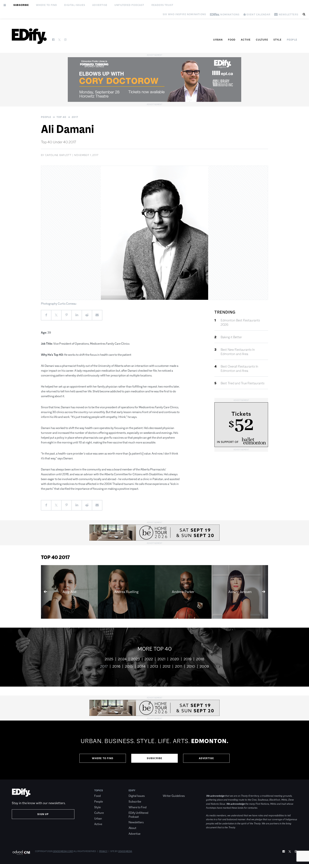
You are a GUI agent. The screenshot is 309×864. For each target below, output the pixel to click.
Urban (218, 39)
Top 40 (61, 117)
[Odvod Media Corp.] (21, 852)
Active (246, 39)
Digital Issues (74, 5)
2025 (109, 659)
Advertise (99, 5)
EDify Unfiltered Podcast (138, 815)
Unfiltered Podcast (129, 5)
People (292, 39)
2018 (200, 659)
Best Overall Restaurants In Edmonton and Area (239, 368)
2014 (142, 666)
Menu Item (169, 790)
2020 (174, 659)
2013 (154, 666)
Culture (262, 39)
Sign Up (43, 814)
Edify (132, 790)
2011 (178, 666)
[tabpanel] (154, 750)
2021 (161, 659)
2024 (122, 659)
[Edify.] (29, 36)
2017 (75, 117)
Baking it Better (231, 337)
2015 (129, 666)
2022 (148, 659)
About (132, 828)
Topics (98, 790)
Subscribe (21, 5)
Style (277, 39)
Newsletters (136, 822)
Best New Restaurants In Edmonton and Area (238, 351)
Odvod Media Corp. (63, 851)
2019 (188, 659)
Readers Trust (162, 5)
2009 (204, 666)
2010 (191, 666)
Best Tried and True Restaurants (242, 383)
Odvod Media (125, 851)
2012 (166, 666)
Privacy (103, 851)
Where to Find (46, 5)
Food (232, 39)
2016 (116, 666)
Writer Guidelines (174, 796)
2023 (135, 659)
